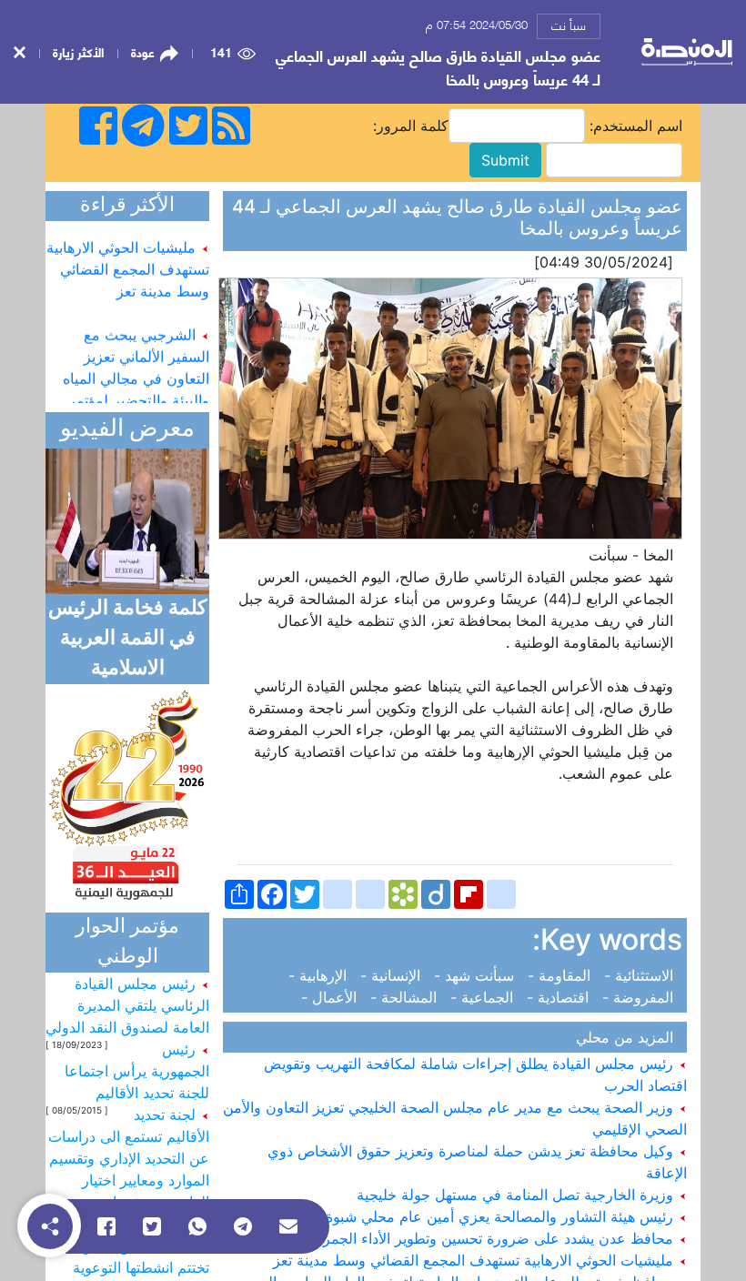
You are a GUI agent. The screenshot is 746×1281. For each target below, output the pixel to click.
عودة (143, 52)
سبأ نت (568, 24)
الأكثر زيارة (78, 51)
